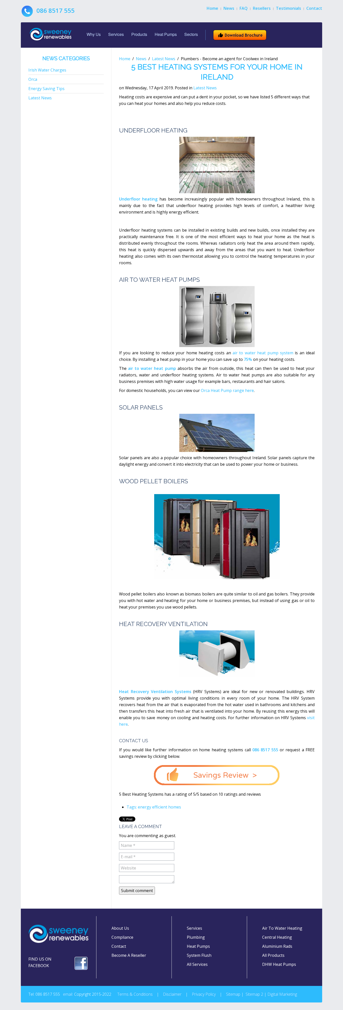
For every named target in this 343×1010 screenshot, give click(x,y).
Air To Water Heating (282, 928)
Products (139, 34)
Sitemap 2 (254, 994)
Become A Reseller (128, 955)
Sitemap (233, 994)
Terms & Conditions (135, 994)
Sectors (191, 34)
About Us (120, 928)
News (228, 8)
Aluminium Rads (277, 946)
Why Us (94, 34)
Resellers (262, 8)
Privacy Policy (204, 994)
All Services (197, 964)
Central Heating (277, 937)
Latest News (163, 58)
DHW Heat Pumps (279, 964)
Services (116, 34)
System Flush (199, 955)
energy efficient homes (159, 807)
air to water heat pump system (263, 353)
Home (212, 8)
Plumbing (196, 937)
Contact (314, 8)
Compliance (122, 937)
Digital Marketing (282, 994)
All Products (273, 955)
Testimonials (288, 8)
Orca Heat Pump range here (227, 390)
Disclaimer (172, 994)
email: (68, 994)
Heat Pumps (166, 34)
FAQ (244, 8)
